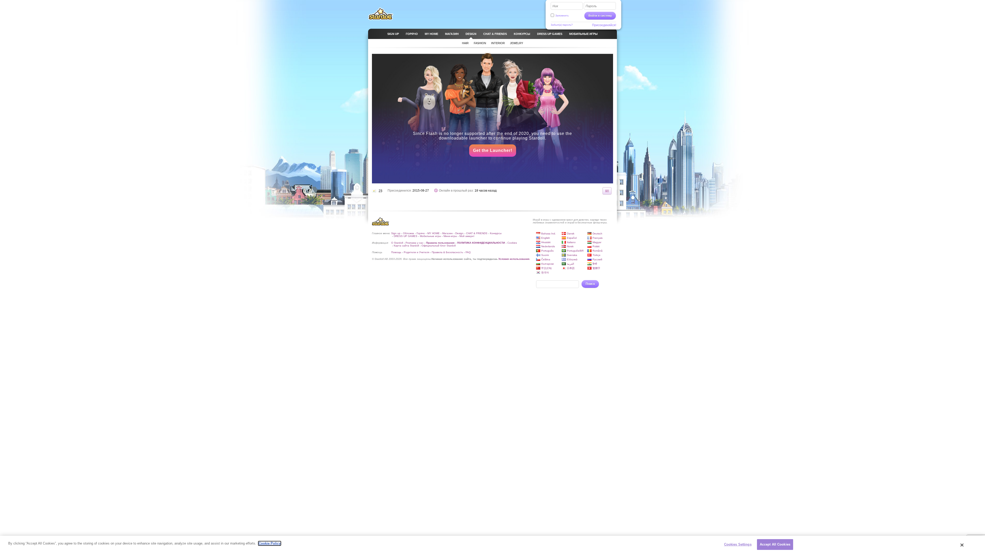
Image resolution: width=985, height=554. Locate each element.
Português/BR (575, 250)
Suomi (545, 255)
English (545, 237)
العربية (570, 263)
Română (598, 250)
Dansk (570, 233)
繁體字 (596, 268)
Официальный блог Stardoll (438, 245)
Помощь (396, 252)
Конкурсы (495, 233)
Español (572, 237)
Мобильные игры (430, 236)
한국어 (545, 272)
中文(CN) (546, 268)
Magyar (597, 242)
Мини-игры (450, 236)
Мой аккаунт (467, 236)
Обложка (408, 233)
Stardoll (380, 14)
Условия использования (513, 259)
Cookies (512, 242)
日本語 (571, 268)
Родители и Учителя (416, 252)
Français (598, 237)
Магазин (447, 233)
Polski (596, 246)
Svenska (572, 255)
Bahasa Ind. (548, 233)
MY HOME (433, 233)
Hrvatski (545, 242)
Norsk (570, 246)
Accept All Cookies (775, 544)
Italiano (571, 242)
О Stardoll (397, 242)
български (547, 263)
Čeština (545, 259)
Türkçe (596, 255)
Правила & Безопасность (447, 252)
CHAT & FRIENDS (476, 233)
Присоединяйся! (604, 25)
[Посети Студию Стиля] (607, 190)
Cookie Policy (270, 543)
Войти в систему (600, 15)
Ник (555, 6)
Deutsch (597, 233)
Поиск (590, 284)
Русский (597, 259)
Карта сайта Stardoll (406, 245)
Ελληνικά (572, 259)
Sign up (395, 233)
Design (459, 233)
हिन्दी (595, 263)
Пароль (591, 6)
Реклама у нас (414, 242)
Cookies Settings (738, 544)
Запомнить (562, 15)
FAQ (468, 252)
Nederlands (548, 246)
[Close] (962, 545)
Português (547, 250)
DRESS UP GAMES (405, 236)
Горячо (421, 233)
